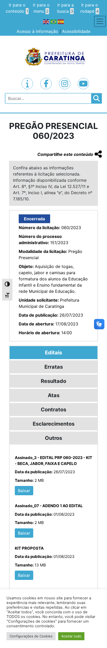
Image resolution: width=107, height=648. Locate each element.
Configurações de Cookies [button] (31, 636)
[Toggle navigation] (100, 21)
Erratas (53, 367)
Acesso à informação (37, 31)
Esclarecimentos (54, 424)
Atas (53, 395)
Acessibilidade (76, 31)
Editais (53, 353)
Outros (53, 438)
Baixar (24, 490)
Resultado (53, 381)
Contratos (53, 409)
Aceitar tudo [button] (71, 636)
